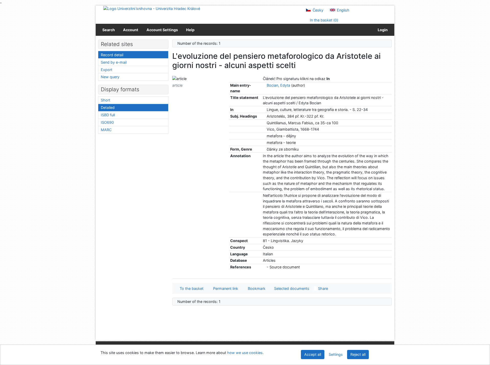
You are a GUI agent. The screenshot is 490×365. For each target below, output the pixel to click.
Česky (317, 10)
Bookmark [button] (255, 288)
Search (108, 30)
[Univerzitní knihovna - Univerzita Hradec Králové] (151, 8)
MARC (106, 130)
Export (106, 69)
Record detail (112, 55)
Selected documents (291, 288)
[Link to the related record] (264, 85)
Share (322, 288)
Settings (336, 354)
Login (382, 30)
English (342, 10)
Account (130, 30)
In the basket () (323, 20)
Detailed (108, 107)
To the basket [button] (190, 288)
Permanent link (224, 288)
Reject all (357, 354)
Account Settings (162, 30)
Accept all (312, 354)
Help (190, 30)
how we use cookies (245, 352)
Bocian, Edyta (278, 85)
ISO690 (107, 122)
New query (110, 77)
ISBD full (108, 115)
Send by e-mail (114, 62)
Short (105, 100)
